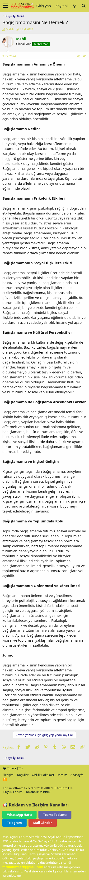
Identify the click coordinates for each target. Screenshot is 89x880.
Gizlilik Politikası (43, 775)
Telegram (14, 823)
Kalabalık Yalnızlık (38, 792)
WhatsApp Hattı (19, 815)
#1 (85, 56)
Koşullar (22, 775)
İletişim (8, 775)
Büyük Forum (13, 792)
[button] (5, 6)
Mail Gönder (42, 823)
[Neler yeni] (74, 5)
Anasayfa (76, 775)
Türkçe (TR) (14, 768)
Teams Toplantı (55, 815)
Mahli (10, 29)
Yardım (62, 775)
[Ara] (83, 5)
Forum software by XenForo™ (38, 788)
